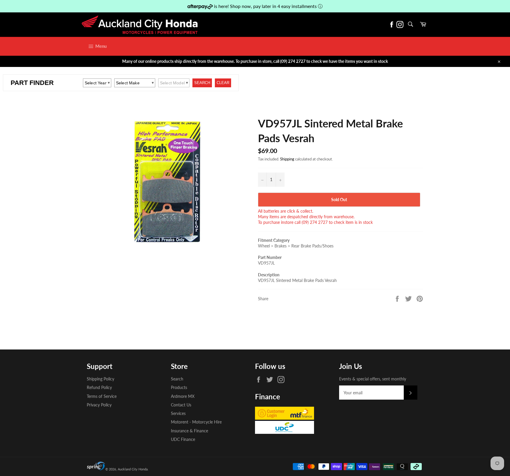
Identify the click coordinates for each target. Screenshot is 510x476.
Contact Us (181, 404)
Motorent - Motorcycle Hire (196, 421)
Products (179, 387)
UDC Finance (183, 439)
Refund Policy (99, 387)
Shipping (287, 159)
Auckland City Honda (133, 469)
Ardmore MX (182, 396)
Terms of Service (102, 396)
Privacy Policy (99, 404)
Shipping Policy (100, 378)
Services (178, 413)
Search (177, 378)
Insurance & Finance (189, 430)
